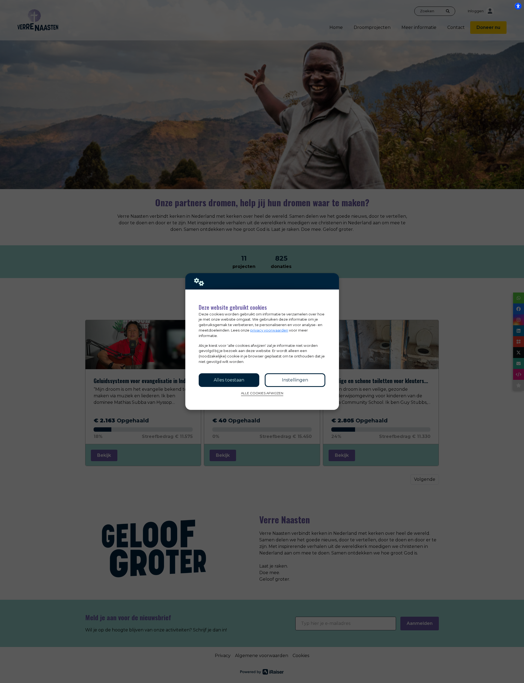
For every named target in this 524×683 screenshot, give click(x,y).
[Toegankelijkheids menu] (518, 6)
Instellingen (295, 380)
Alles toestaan (229, 380)
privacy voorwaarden (269, 330)
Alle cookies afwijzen (262, 393)
